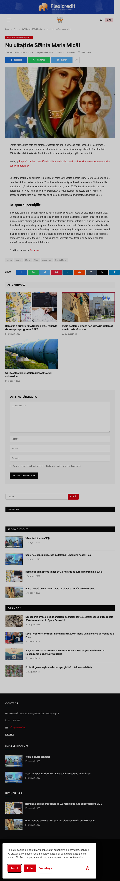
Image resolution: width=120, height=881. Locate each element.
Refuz (30, 868)
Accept (14, 868)
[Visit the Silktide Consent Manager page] (87, 868)
